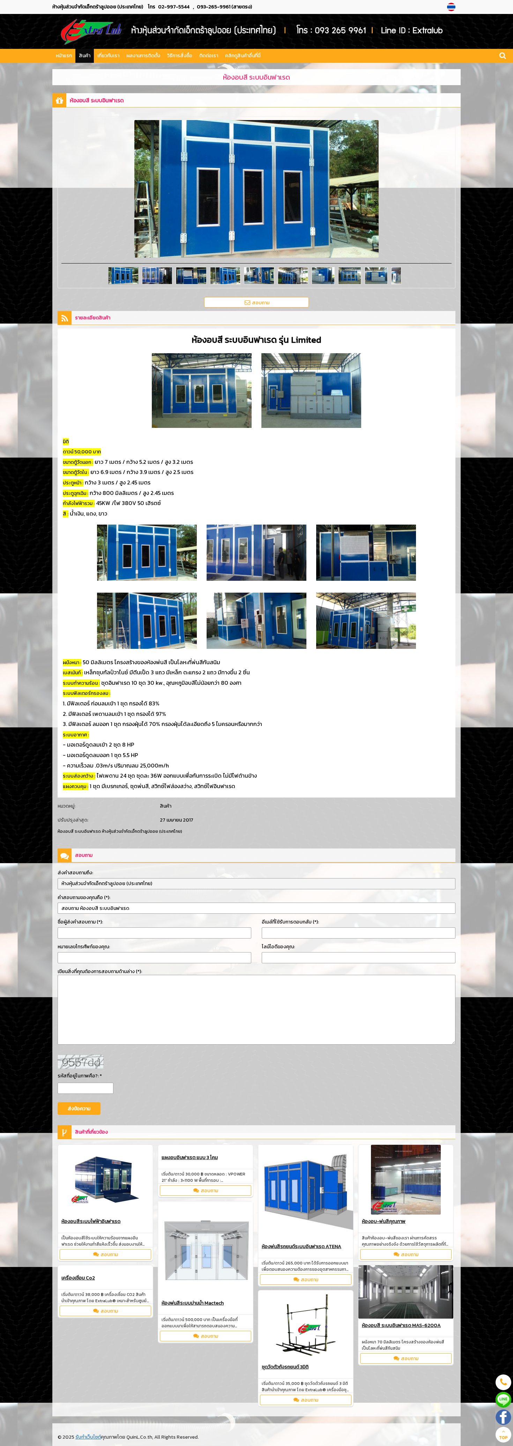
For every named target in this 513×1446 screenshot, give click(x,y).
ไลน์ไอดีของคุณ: (278, 946)
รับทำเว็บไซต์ (88, 1437)
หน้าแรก (64, 55)
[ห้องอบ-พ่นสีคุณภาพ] (405, 1181)
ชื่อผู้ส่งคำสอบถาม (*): (80, 922)
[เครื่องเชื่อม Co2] (105, 1269)
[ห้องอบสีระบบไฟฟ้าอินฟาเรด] (105, 1181)
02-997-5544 (173, 6)
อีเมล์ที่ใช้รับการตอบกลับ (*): (290, 922)
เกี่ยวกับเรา (108, 55)
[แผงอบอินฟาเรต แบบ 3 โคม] (205, 1149)
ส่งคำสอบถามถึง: (75, 872)
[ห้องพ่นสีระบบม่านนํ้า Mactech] (205, 1249)
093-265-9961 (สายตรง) (224, 6)
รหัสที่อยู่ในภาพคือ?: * (80, 1076)
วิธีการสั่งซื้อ (179, 55)
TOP (503, 1437)
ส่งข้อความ (79, 1108)
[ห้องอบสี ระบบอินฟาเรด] (452, 7)
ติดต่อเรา (208, 55)
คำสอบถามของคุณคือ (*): (84, 897)
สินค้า (84, 55)
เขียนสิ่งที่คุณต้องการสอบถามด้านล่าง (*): (100, 971)
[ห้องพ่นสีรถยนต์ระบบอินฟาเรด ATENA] (305, 1193)
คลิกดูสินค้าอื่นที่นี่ (242, 55)
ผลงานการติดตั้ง (143, 55)
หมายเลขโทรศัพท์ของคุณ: (84, 946)
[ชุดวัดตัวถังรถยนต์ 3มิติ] (305, 1326)
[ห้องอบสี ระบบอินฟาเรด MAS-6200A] (405, 1293)
